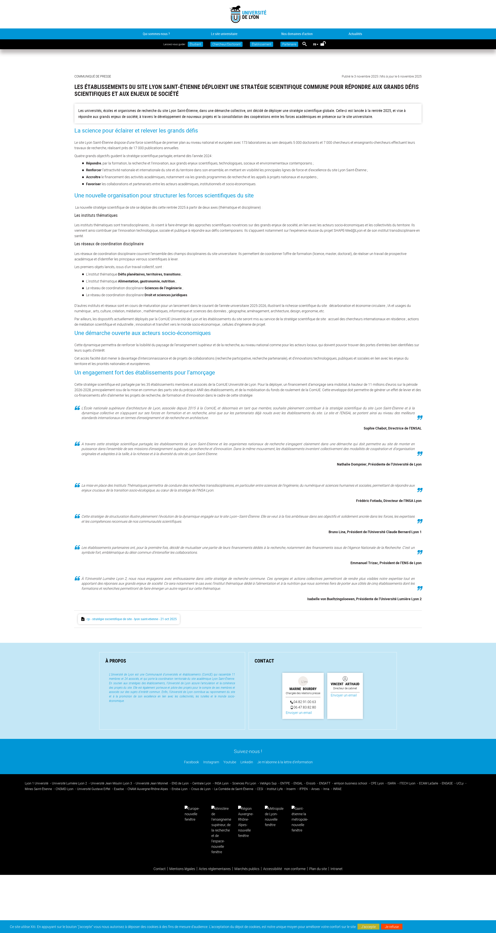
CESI (260, 789)
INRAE (337, 789)
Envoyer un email (299, 712)
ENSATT (325, 783)
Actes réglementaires (215, 868)
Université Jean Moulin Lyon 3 (112, 783)
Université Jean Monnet (152, 783)
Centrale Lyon (202, 783)
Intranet (337, 868)
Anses (315, 789)
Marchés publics (246, 868)
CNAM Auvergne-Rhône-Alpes (148, 789)
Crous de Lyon (201, 789)
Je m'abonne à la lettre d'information (285, 762)
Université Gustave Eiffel (94, 789)
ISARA (392, 783)
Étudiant (195, 44)
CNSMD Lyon (65, 789)
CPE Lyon (378, 783)
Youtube (229, 762)
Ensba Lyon (180, 789)
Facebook (191, 762)
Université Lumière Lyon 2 (70, 783)
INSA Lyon (222, 783)
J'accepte (368, 926)
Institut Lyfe (275, 789)
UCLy (460, 783)
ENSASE (448, 783)
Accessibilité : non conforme (284, 868)
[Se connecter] (325, 44)
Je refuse (392, 926)
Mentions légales (182, 868)
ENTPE (285, 783)
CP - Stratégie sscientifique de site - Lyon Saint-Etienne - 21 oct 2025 (132, 619)
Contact (159, 868)
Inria (326, 789)
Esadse (119, 789)
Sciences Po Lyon (244, 783)
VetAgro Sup (268, 783)
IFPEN (303, 789)
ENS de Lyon (180, 783)
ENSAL (298, 783)
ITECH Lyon (408, 783)
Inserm (291, 789)
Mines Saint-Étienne (39, 789)
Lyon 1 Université (37, 783)
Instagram (210, 762)
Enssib (311, 783)
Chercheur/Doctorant (226, 44)
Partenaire (289, 44)
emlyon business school (351, 783)
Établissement (261, 44)
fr (314, 44)
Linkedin (246, 762)
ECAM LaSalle (429, 783)
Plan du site (318, 868)
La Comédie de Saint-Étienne (234, 789)
